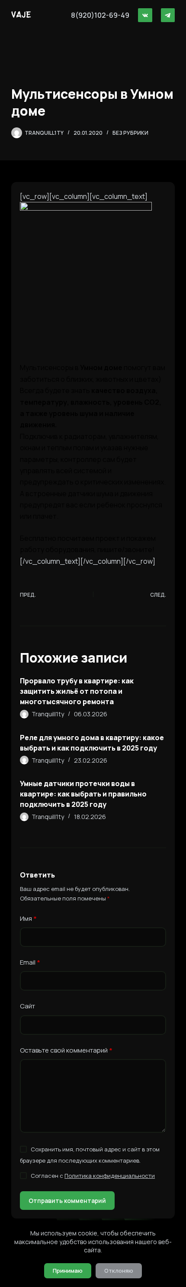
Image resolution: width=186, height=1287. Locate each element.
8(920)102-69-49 (100, 15)
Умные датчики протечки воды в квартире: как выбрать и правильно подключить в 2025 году (83, 794)
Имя (28, 918)
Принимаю (68, 1270)
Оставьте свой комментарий (66, 1050)
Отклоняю (118, 1270)
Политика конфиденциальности (109, 1176)
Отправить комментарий (67, 1200)
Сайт (27, 1006)
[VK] (145, 15)
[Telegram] (168, 15)
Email (30, 962)
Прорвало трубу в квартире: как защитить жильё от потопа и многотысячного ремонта (77, 691)
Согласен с (93, 1176)
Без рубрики (130, 132)
